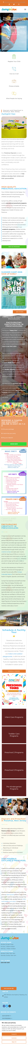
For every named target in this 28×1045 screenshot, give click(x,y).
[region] (14, 1032)
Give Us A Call (14, 74)
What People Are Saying (14, 98)
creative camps (6, 552)
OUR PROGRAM (6, 1018)
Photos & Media (14, 86)
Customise (14, 1038)
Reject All (14, 1041)
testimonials (10, 894)
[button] (25, 9)
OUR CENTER (6, 1015)
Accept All (14, 1034)
